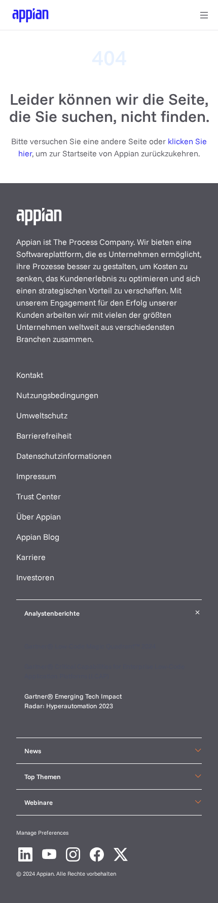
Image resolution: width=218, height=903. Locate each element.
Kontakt (29, 375)
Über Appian (38, 516)
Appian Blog (37, 537)
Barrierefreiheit (43, 436)
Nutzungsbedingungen (57, 395)
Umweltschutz (41, 415)
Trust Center (38, 496)
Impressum (36, 476)
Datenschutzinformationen (64, 456)
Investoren (35, 577)
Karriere (31, 557)
